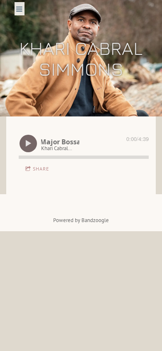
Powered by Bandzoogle (81, 220)
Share (41, 169)
